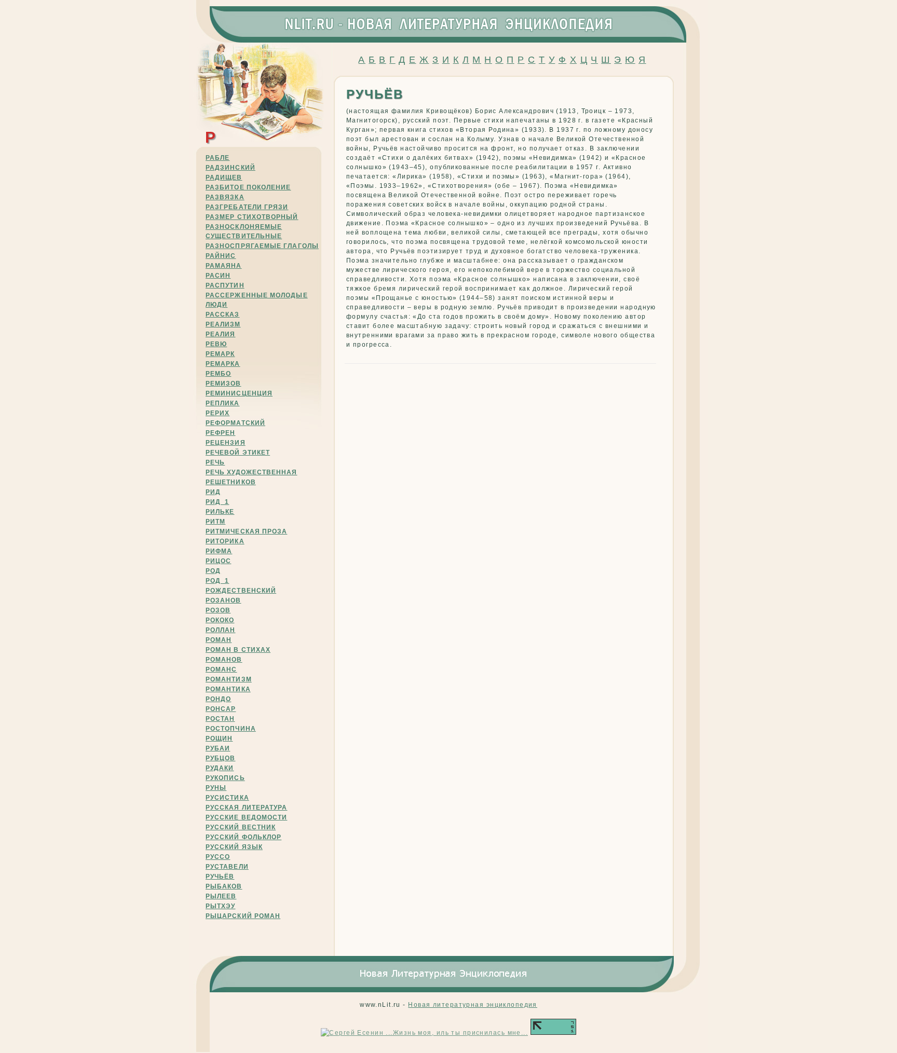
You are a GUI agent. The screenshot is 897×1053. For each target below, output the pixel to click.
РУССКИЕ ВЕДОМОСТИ (246, 817)
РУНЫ (216, 787)
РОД (213, 571)
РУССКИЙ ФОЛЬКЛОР (243, 837)
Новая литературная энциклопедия (472, 1004)
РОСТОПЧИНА (231, 728)
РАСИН (218, 275)
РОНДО (218, 699)
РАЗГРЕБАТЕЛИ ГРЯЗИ (247, 207)
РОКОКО (220, 620)
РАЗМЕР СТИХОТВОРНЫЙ (252, 217)
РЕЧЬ (215, 462)
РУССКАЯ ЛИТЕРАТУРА (246, 807)
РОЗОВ (218, 610)
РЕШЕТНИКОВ (231, 482)
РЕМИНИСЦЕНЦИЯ (239, 393)
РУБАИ (218, 748)
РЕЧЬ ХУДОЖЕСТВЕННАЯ (251, 472)
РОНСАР (221, 709)
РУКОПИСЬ (225, 778)
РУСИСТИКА (227, 797)
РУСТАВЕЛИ (227, 866)
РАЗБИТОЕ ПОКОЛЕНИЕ (248, 187)
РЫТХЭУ (220, 906)
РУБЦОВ (220, 758)
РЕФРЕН (220, 432)
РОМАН (219, 640)
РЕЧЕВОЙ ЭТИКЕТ (238, 452)
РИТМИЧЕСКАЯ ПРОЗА (246, 531)
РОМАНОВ (224, 659)
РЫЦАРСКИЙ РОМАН (243, 916)
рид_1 (217, 501)
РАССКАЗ (223, 314)
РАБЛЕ (217, 157)
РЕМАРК (220, 354)
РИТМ (215, 521)
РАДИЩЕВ (224, 177)
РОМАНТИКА (228, 689)
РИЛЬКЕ (220, 511)
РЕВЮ (216, 344)
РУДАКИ (220, 768)
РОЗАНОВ (223, 600)
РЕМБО (218, 373)
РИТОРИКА (225, 541)
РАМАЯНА (224, 265)
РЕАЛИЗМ (223, 324)
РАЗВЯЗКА (225, 197)
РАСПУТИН (225, 285)
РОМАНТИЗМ (229, 679)
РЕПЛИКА (223, 403)
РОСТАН (220, 718)
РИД (213, 492)
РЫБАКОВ (224, 886)
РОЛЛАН (220, 630)
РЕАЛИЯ (220, 334)
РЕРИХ (217, 413)
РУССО (218, 856)
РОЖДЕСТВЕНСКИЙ (241, 590)
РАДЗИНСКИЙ (230, 167)
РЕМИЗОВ (223, 383)
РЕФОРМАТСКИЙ (235, 423)
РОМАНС (221, 669)
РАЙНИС (221, 255)
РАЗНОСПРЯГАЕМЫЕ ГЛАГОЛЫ (262, 246)
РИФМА (219, 551)
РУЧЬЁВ (220, 876)
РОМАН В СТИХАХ (238, 649)
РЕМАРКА (223, 363)
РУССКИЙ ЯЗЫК (234, 847)
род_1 (217, 580)
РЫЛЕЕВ (221, 896)
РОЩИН (219, 738)
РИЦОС (218, 561)
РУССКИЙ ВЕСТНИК (241, 827)
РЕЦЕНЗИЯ (226, 442)
